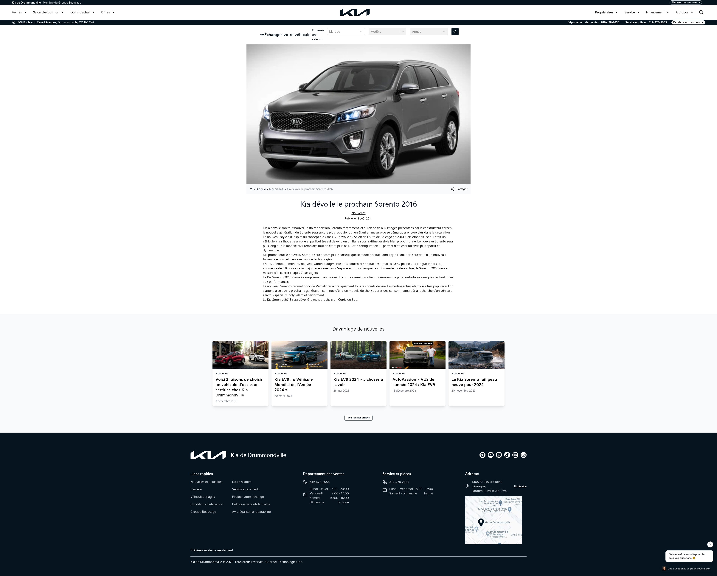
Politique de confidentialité (251, 504)
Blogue (261, 189)
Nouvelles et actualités (206, 482)
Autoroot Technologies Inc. (283, 562)
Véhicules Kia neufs (246, 489)
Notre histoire (242, 482)
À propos (682, 12)
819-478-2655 (610, 22)
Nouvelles (276, 189)
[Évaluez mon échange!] (455, 31)
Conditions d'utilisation (206, 504)
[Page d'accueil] (251, 189)
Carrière (196, 489)
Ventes (17, 12)
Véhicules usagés (202, 497)
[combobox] (329, 31)
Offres (105, 12)
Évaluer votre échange (248, 497)
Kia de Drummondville (26, 3)
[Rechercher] (701, 12)
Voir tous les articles (358, 417)
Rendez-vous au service (688, 22)
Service (630, 12)
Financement (655, 12)
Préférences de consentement (211, 550)
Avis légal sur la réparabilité (251, 512)
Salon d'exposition (46, 12)
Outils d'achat (80, 12)
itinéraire (520, 486)
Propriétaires (604, 12)
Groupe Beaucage (203, 512)
